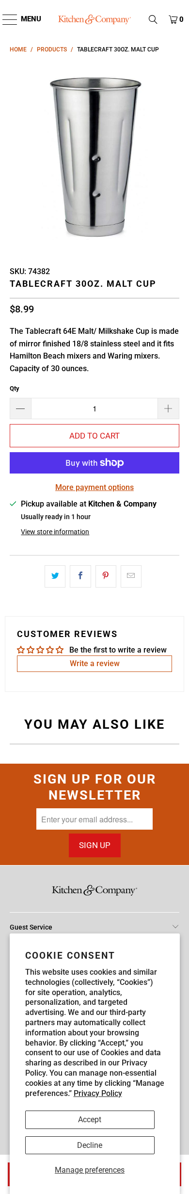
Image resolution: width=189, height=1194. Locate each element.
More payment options (94, 487)
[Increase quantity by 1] (168, 408)
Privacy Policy (98, 1093)
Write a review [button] (95, 663)
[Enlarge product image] (95, 157)
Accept (89, 1119)
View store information (55, 532)
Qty (14, 388)
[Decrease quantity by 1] (20, 408)
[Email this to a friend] (131, 576)
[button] (153, 19)
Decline (89, 1145)
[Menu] (5, 19)
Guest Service (31, 927)
